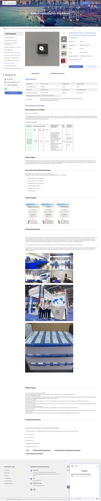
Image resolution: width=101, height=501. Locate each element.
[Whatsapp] (5, 89)
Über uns (49, 3)
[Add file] (72, 498)
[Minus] (97, 466)
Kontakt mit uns (8, 483)
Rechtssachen (8, 481)
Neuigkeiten (7, 478)
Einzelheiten (35, 73)
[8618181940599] (34, 490)
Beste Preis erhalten (76, 66)
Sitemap (19, 499)
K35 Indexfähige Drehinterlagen (42, 450)
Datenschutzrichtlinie (11, 499)
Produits (13, 28)
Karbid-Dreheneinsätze (22, 28)
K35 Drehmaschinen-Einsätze (34, 453)
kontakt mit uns (74, 3)
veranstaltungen (64, 3)
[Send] (97, 498)
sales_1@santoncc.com (13, 82)
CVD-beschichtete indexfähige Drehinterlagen (67, 450)
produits (56, 3)
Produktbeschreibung (57, 73)
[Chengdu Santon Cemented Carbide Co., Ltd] (9, 3)
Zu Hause (41, 3)
